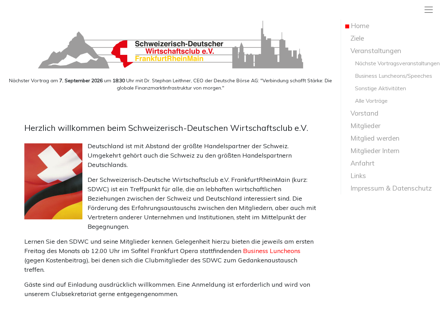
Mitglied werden (372, 138)
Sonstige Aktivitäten (375, 88)
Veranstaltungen (373, 51)
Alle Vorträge (366, 100)
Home (357, 26)
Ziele (354, 38)
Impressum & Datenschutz (388, 188)
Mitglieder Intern (372, 150)
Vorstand (362, 113)
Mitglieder (362, 125)
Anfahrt (359, 163)
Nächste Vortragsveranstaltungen (392, 63)
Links (355, 175)
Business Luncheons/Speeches (388, 75)
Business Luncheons (271, 251)
